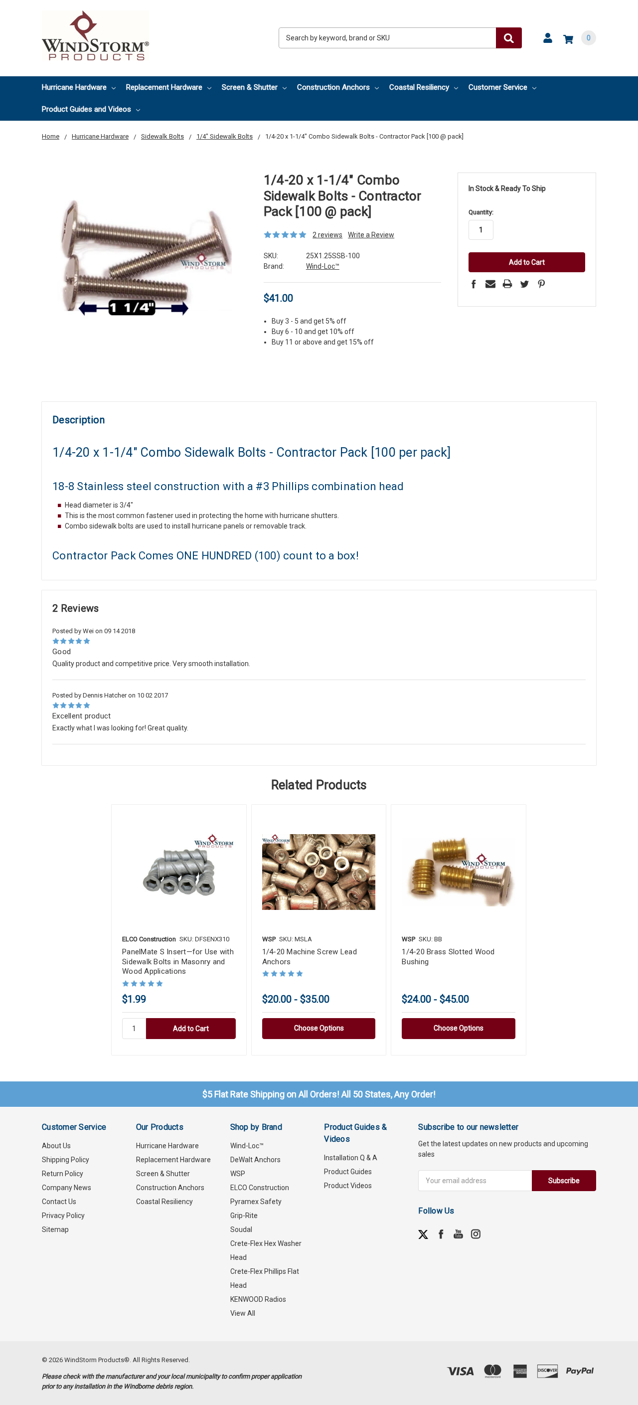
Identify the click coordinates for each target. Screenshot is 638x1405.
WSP (237, 1174)
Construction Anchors (333, 87)
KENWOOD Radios (258, 1299)
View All (242, 1313)
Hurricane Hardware (74, 87)
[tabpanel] (178, 930)
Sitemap (55, 1229)
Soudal (241, 1229)
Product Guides (348, 1172)
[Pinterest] (541, 284)
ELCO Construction (259, 1188)
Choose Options (319, 1028)
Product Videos (348, 1186)
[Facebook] (473, 284)
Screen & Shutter (250, 87)
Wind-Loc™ (247, 1146)
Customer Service (498, 87)
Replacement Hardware (164, 87)
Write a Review (371, 235)
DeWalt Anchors (255, 1160)
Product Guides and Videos (86, 109)
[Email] (490, 284)
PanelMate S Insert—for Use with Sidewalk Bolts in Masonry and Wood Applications (178, 961)
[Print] (507, 284)
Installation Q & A (350, 1158)
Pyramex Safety (256, 1202)
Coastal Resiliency (419, 87)
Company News (66, 1188)
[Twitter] (524, 284)
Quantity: (481, 212)
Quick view (178, 872)
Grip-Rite (244, 1216)
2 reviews (327, 235)
